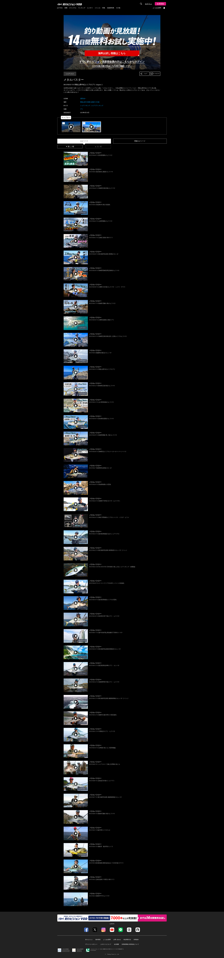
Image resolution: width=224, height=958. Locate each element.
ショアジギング (85, 105)
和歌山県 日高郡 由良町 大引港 (89, 102)
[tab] (84, 141)
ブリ (81, 109)
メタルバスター (74, 79)
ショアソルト (70, 74)
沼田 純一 (83, 98)
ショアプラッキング (97, 105)
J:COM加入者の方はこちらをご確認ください (112, 66)
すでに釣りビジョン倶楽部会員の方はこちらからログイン (112, 61)
